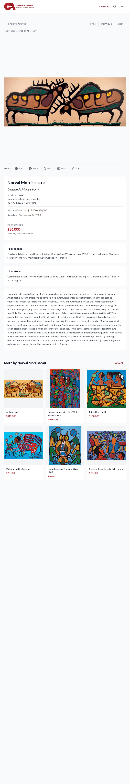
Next (120, 24)
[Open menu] (122, 6)
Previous (106, 24)
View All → (120, 362)
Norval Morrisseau (24, 182)
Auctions (9, 31)
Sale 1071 (23, 31)
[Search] (114, 6)
